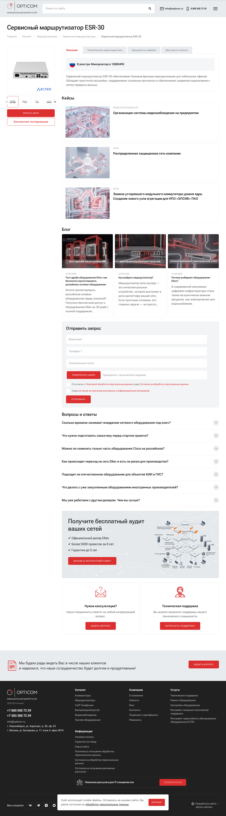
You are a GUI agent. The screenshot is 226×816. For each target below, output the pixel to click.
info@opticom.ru (16, 721)
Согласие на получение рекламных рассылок (95, 770)
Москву (31, 139)
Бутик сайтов (204, 807)
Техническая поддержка (184, 695)
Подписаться (173, 782)
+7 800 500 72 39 (19, 710)
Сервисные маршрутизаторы (79, 36)
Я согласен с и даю (130, 384)
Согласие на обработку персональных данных (164, 384)
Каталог (27, 36)
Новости (134, 700)
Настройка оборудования (185, 705)
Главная (12, 36)
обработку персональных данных (107, 804)
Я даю (110, 390)
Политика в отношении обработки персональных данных (94, 753)
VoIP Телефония (84, 705)
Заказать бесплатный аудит (92, 561)
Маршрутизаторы (47, 36)
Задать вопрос (101, 626)
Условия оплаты (84, 736)
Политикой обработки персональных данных (109, 384)
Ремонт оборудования (183, 700)
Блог (132, 705)
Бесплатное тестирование (31, 121)
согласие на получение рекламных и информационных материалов (113, 390)
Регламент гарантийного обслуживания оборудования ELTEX (193, 720)
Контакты (134, 710)
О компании (136, 695)
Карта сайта (82, 746)
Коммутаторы (83, 695)
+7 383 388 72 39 (19, 715)
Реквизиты (135, 719)
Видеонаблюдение (85, 715)
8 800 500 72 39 (198, 8)
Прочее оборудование (87, 719)
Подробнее (21, 151)
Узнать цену (31, 113)
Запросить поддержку (180, 626)
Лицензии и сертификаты (143, 715)
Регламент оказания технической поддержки (189, 712)
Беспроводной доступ (87, 710)
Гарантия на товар (85, 741)
